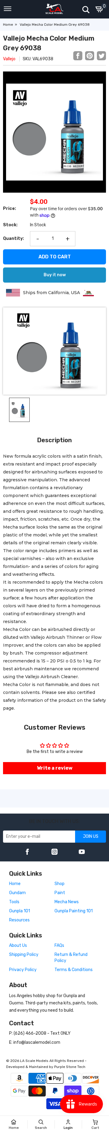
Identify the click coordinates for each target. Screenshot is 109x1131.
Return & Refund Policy (71, 957)
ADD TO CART (54, 257)
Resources (19, 920)
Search (41, 1128)
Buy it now (55, 274)
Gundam (17, 892)
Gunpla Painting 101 (73, 911)
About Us (18, 945)
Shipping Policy (23, 954)
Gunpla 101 (19, 911)
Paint (59, 892)
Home (8, 24)
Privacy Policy (23, 969)
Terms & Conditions (73, 969)
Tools (14, 901)
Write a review (54, 768)
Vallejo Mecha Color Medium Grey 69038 (55, 24)
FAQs (59, 945)
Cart (95, 1128)
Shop (59, 883)
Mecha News (66, 901)
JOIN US (90, 836)
